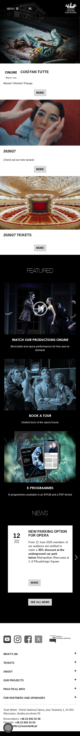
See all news (40, 602)
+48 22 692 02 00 (25, 722)
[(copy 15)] (7, 639)
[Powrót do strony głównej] (71, 12)
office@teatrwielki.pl (24, 726)
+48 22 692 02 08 (30, 718)
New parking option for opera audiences (47, 535)
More (41, 92)
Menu (11, 8)
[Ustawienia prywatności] (8, 728)
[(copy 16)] (17, 639)
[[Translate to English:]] (59, 639)
